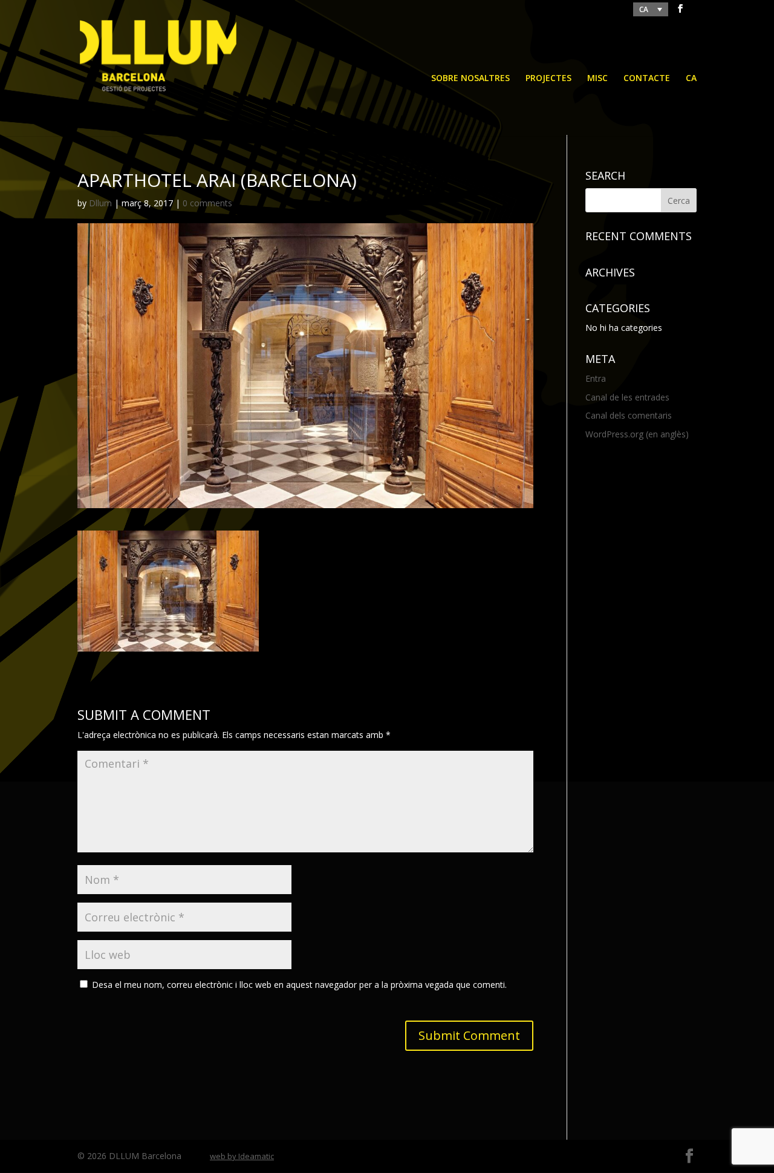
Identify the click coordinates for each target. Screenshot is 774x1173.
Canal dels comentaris (628, 415)
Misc (597, 78)
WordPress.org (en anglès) (637, 434)
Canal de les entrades (627, 397)
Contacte (646, 78)
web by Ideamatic (242, 1156)
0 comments (207, 203)
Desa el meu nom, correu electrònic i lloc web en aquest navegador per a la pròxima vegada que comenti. (299, 984)
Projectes (548, 78)
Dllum (100, 203)
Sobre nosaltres (470, 78)
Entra (595, 378)
